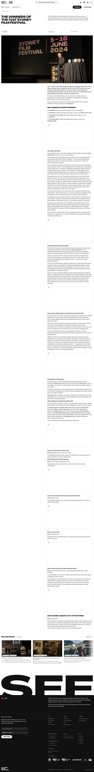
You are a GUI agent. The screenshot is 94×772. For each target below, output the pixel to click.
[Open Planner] (84, 2)
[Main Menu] (91, 2)
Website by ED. (90, 769)
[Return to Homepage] (6, 2)
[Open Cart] (80, 2)
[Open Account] (87, 2)
